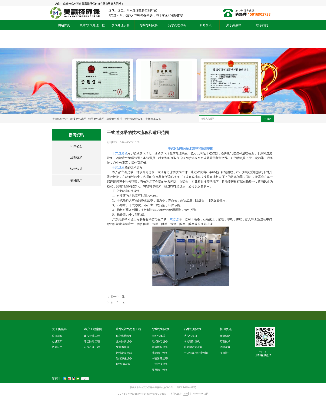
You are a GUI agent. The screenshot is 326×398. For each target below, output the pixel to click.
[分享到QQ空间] (65, 378)
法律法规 (76, 169)
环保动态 (76, 146)
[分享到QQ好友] (73, 378)
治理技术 (76, 157)
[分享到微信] (78, 378)
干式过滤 (118, 167)
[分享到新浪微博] (69, 378)
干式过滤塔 (119, 153)
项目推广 (76, 180)
